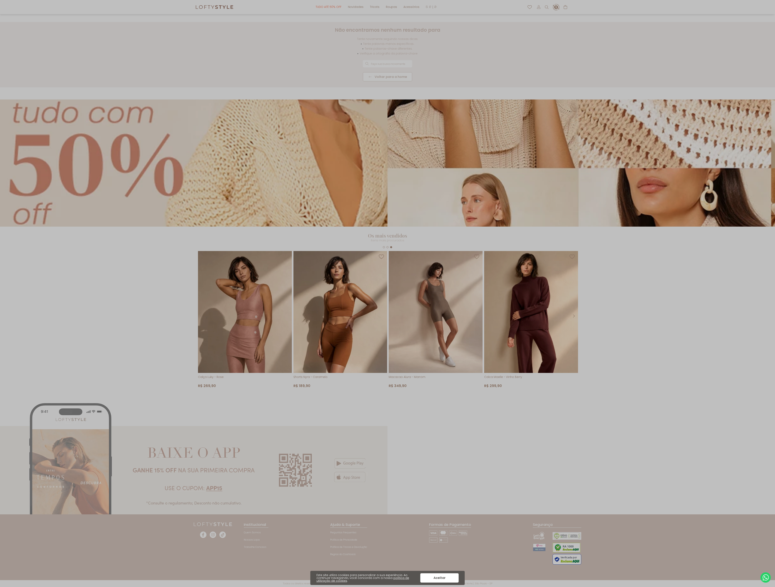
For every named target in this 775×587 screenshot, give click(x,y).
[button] (547, 7)
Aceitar (440, 577)
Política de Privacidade (343, 539)
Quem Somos (252, 532)
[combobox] (387, 64)
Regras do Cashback (343, 554)
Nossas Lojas (252, 539)
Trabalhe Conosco (255, 547)
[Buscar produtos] (367, 64)
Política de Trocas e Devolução (348, 547)
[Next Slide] (574, 316)
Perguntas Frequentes (343, 532)
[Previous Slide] (201, 316)
